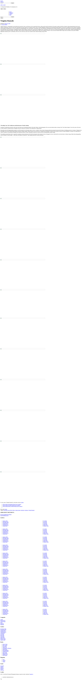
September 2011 (5, 613)
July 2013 (45, 593)
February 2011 (45, 614)
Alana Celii (5, 647)
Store (4, 659)
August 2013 (5, 598)
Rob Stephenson (5, 650)
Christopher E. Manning (7, 648)
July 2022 (45, 520)
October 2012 (5, 604)
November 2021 (6, 530)
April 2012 (45, 604)
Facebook (2, 665)
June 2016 (45, 570)
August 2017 (5, 566)
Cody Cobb (5, 652)
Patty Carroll (5, 645)
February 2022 (45, 525)
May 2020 (2, 635)
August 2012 (5, 606)
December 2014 (5, 586)
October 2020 (2, 630)
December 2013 (5, 594)
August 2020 (2, 632)
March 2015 (45, 581)
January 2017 (5, 561)
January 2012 (5, 601)
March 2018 (45, 557)
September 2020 (3, 631)
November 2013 (6, 595)
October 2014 (5, 588)
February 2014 (45, 590)
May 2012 (45, 603)
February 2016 (45, 574)
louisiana (26, 510)
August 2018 (5, 558)
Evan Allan (5, 646)
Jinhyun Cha (4, 515)
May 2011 (45, 611)
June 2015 (45, 578)
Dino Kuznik (5, 653)
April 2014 (45, 588)
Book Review (2, 620)
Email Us (31, 674)
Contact (4, 660)
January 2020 (5, 536)
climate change (17, 510)
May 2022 (45, 522)
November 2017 (6, 563)
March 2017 (45, 565)
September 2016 (6, 573)
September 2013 (6, 597)
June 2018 (45, 554)
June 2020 (45, 537)
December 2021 (5, 529)
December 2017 (5, 562)
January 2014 (5, 585)
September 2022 (6, 524)
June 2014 (45, 586)
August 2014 (5, 590)
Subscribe (2, 669)
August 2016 (5, 574)
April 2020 (2, 636)
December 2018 (5, 554)
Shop (10, 14)
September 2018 (6, 557)
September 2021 (6, 532)
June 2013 (45, 594)
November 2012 (6, 603)
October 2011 (5, 612)
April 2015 (45, 580)
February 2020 (3, 638)
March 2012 (45, 605)
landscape (22, 510)
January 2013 (5, 593)
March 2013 (45, 597)
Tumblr (1, 666)
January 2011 (5, 609)
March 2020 (2, 637)
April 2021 (45, 531)
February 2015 (45, 582)
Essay (1, 622)
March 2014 (45, 589)
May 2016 (45, 571)
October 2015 (5, 580)
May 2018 (45, 555)
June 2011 (45, 610)
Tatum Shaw (5, 649)
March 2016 (45, 573)
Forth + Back (5, 644)
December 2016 (5, 570)
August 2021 (5, 533)
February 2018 (45, 558)
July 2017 (45, 561)
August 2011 (5, 614)
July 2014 (45, 585)
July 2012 (45, 601)
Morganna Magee (5, 514)
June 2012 (45, 602)
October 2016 (5, 572)
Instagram (2, 667)
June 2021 (45, 529)
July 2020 (45, 536)
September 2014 (6, 589)
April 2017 (45, 564)
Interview (2, 623)
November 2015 (6, 579)
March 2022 (45, 524)
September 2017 (6, 565)
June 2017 (45, 562)
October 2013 (5, 596)
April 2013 (45, 596)
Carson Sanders (4, 24)
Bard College (12, 510)
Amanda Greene (5, 651)
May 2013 (45, 595)
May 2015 (45, 579)
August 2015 (5, 582)
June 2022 (45, 521)
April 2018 (45, 556)
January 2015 (5, 577)
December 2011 (5, 610)
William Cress (5, 654)
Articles (10, 13)
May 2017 (45, 563)
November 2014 (6, 587)
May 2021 (45, 530)
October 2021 (5, 531)
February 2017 (45, 566)
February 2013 (45, 598)
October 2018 (5, 556)
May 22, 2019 (7, 23)
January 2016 (5, 569)
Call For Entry (3, 621)
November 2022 (6, 522)
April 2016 (45, 572)
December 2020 (5, 537)
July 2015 (45, 577)
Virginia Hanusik (31, 510)
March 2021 (45, 532)
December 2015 (5, 578)
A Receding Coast (6, 510)
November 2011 (5, 611)
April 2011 (45, 612)
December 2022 (5, 521)
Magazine (2, 624)
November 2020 (3, 629)
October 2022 (5, 523)
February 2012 (45, 606)
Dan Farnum (5, 655)
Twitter (1, 668)
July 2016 (45, 569)
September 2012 (6, 605)
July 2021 (45, 528)
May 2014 (45, 587)
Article (6, 509)
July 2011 (45, 609)
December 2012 (5, 602)
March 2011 (45, 613)
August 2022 (5, 525)
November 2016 (6, 571)
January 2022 (5, 520)
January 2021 (5, 528)
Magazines (11, 12)
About (4, 661)
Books (10, 11)
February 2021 (45, 533)
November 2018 (6, 555)
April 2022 (45, 523)
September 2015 (6, 581)
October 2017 (5, 564)
